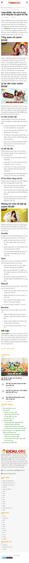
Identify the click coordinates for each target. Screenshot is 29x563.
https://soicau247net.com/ (9, 482)
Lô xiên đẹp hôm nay (10, 416)
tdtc (3, 522)
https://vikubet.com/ (7, 508)
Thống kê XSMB (7, 420)
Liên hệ (4, 549)
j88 (3, 497)
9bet (4, 510)
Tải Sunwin (5, 518)
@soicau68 (12, 473)
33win (4, 516)
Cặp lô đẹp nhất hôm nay (11, 414)
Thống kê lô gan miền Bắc (12, 424)
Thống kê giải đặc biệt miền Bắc (13, 422)
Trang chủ (5, 7)
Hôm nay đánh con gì (9, 408)
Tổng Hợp (10, 7)
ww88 (4, 536)
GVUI (4, 528)
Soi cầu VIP (6, 410)
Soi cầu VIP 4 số (9, 418)
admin (6, 17)
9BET (4, 520)
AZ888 (2, 562)
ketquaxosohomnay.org (8, 485)
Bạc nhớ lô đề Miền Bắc (10, 442)
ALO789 (4, 530)
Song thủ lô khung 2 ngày (11, 434)
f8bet (4, 524)
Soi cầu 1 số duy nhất (10, 412)
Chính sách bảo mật (7, 547)
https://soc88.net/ (7, 489)
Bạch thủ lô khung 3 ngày (11, 436)
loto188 (4, 539)
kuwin (4, 532)
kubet (4, 501)
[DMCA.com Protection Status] (7, 558)
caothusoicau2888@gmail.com (16, 470)
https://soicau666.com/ (8, 480)
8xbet (4, 493)
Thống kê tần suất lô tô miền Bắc (14, 426)
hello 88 (4, 487)
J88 (3, 499)
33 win (4, 534)
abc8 (4, 505)
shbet (4, 491)
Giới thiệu (5, 545)
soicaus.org (17, 555)
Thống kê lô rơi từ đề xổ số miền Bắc (15, 428)
